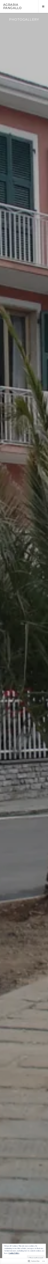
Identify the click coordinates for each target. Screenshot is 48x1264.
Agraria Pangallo (12, 6)
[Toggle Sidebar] (43, 6)
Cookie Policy (14, 1253)
